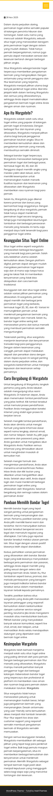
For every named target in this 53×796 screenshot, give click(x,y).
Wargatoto (33, 688)
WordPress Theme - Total (18, 790)
